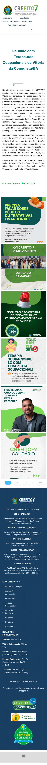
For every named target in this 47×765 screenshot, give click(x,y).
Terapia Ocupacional (17, 25)
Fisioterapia (27, 21)
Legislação (24, 18)
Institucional (7, 18)
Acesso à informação (10, 21)
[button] (24, 756)
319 (40, 483)
